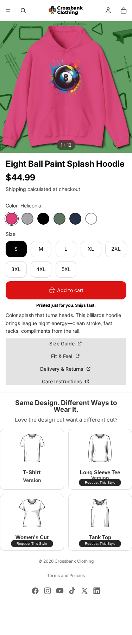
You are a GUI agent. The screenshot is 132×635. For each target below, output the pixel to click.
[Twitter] (84, 591)
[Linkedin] (97, 591)
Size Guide (62, 343)
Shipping (16, 189)
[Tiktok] (72, 591)
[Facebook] (35, 591)
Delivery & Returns (62, 369)
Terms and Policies (66, 575)
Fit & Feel (62, 356)
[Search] (23, 10)
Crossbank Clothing (74, 561)
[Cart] (123, 10)
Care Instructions (62, 381)
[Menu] (8, 10)
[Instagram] (47, 591)
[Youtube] (60, 591)
